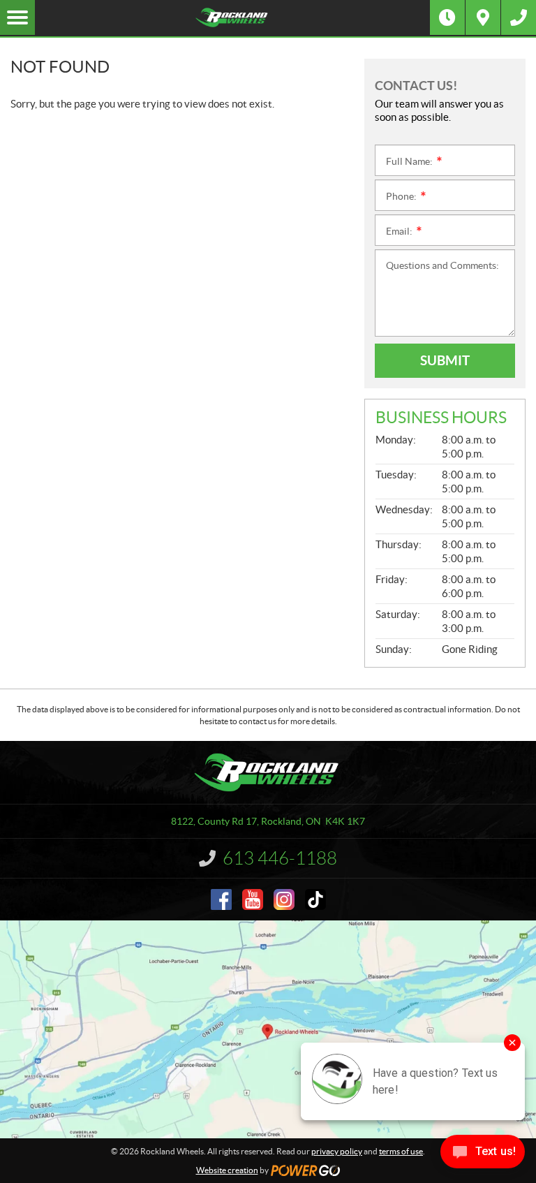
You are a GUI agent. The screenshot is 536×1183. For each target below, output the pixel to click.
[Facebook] (221, 899)
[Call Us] (518, 17)
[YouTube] (252, 899)
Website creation (227, 1170)
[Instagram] (284, 899)
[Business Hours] (447, 17)
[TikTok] (315, 899)
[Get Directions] (483, 17)
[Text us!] (482, 1154)
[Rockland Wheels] (232, 17)
